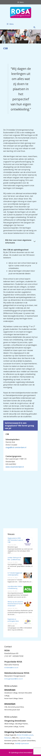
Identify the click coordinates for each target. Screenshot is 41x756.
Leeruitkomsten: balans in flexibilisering (15, 587)
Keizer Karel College (11, 698)
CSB (5, 707)
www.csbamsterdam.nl (15, 467)
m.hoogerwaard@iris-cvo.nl (13, 679)
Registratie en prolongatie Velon (13, 620)
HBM (13, 738)
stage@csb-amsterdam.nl (16, 447)
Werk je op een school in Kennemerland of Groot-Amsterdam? (15, 604)
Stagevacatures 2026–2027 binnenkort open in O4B (15, 540)
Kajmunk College (25, 738)
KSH (19, 741)
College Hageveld (10, 735)
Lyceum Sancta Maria (28, 741)
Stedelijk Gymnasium (22, 743)
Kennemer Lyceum (10, 741)
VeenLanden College (11, 727)
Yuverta (21, 727)
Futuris (21, 698)
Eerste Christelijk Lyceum (25, 735)
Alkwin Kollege (9, 724)
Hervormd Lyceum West (16, 707)
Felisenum (7, 738)
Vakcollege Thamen (21, 724)
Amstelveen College (10, 693)
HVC (17, 738)
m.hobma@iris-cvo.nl (11, 668)
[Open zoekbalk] (34, 27)
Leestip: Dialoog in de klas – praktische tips (14, 558)
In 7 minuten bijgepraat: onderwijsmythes (15, 574)
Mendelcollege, (9, 743)
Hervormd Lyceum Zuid (12, 710)
